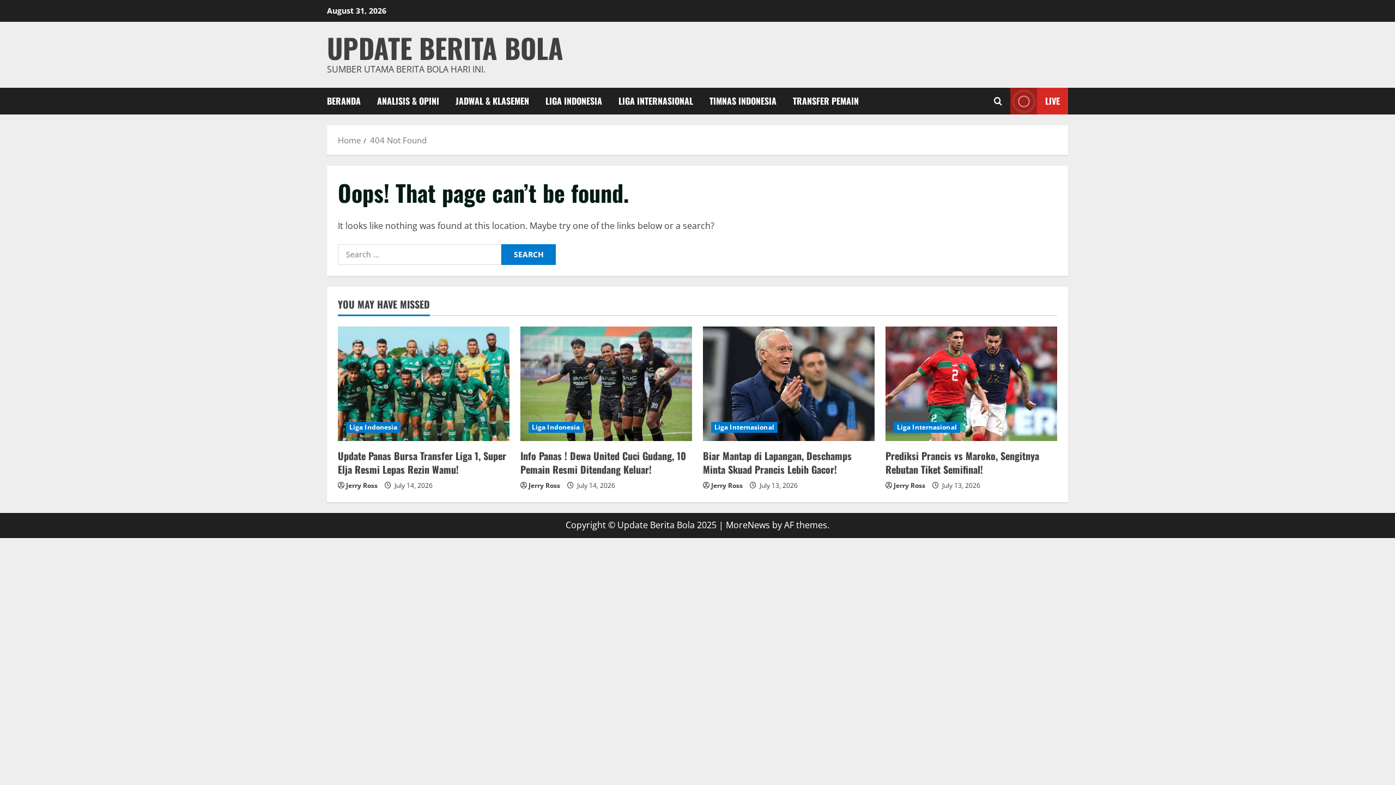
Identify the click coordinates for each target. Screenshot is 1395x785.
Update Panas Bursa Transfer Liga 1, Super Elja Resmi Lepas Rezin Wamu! (422, 462)
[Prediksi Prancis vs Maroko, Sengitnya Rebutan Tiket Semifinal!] (971, 384)
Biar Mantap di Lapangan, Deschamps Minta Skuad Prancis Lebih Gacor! (777, 462)
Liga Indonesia (573, 100)
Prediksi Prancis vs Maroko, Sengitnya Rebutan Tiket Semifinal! (962, 462)
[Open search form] (998, 101)
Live (1052, 100)
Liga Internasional (655, 100)
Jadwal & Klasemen (492, 100)
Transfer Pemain (826, 100)
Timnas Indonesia (743, 100)
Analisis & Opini (408, 100)
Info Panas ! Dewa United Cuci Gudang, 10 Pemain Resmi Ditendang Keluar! (603, 462)
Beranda (344, 100)
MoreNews (748, 525)
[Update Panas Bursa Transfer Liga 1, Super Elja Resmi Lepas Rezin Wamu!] (424, 384)
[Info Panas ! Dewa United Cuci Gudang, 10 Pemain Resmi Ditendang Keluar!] (606, 384)
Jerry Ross (362, 485)
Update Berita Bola (445, 47)
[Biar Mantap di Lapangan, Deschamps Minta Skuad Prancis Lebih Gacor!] (789, 384)
